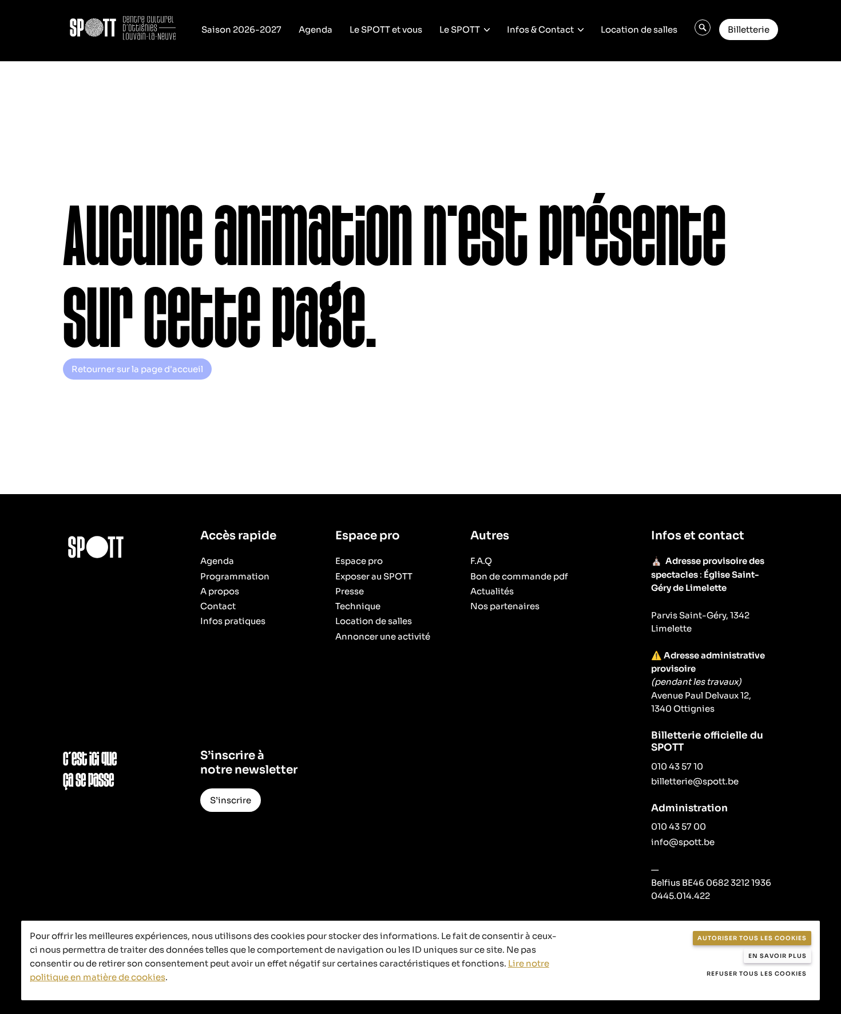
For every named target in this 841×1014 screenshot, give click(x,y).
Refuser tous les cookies (757, 973)
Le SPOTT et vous (386, 29)
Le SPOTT (459, 29)
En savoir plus (777, 956)
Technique (357, 606)
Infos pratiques (232, 620)
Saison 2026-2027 (241, 29)
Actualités (492, 591)
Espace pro (359, 560)
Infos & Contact (540, 29)
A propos (219, 591)
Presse (349, 591)
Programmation (234, 576)
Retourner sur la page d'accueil (137, 369)
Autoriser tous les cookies (752, 938)
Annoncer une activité (382, 636)
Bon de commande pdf (519, 576)
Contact (218, 606)
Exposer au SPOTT (373, 576)
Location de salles (639, 29)
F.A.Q (481, 560)
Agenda (315, 29)
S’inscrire (230, 800)
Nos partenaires (504, 606)
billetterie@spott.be (695, 781)
